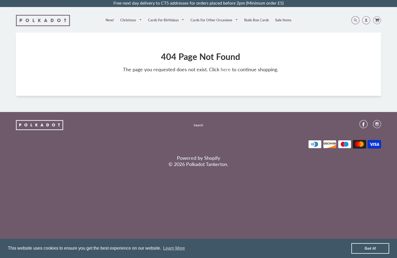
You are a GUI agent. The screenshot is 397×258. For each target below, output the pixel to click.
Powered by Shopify (198, 158)
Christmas (128, 20)
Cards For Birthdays (164, 20)
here (226, 69)
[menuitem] (110, 20)
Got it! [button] (370, 248)
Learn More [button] (174, 248)
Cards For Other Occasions (211, 20)
